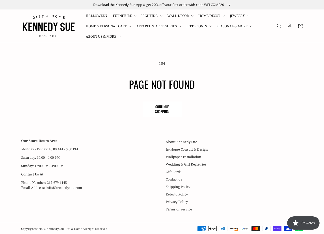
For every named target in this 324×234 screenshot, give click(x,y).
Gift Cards (173, 172)
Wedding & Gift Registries (186, 164)
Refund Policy (177, 194)
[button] (124, 16)
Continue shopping (162, 109)
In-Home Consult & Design (187, 149)
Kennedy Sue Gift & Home (65, 229)
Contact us (174, 179)
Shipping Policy (178, 186)
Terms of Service (179, 209)
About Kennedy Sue (181, 142)
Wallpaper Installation (183, 157)
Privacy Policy (177, 201)
